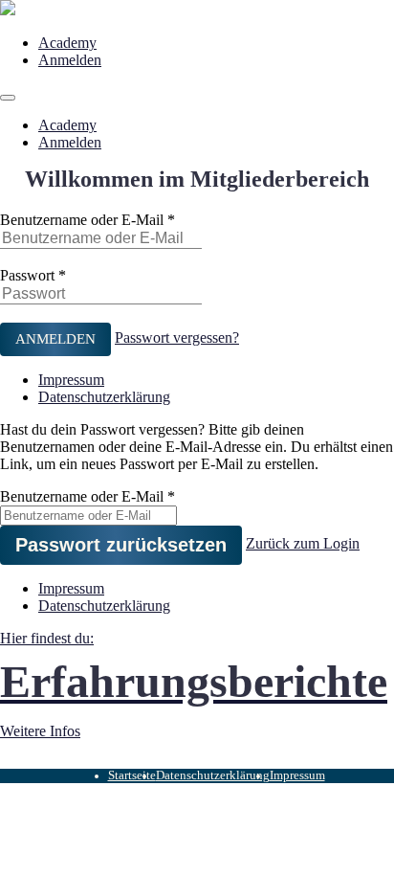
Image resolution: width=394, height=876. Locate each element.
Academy (67, 42)
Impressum (71, 379)
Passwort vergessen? (177, 337)
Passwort (27, 275)
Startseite (132, 775)
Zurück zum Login (303, 543)
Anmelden (69, 60)
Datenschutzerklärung (104, 397)
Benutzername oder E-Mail (82, 220)
